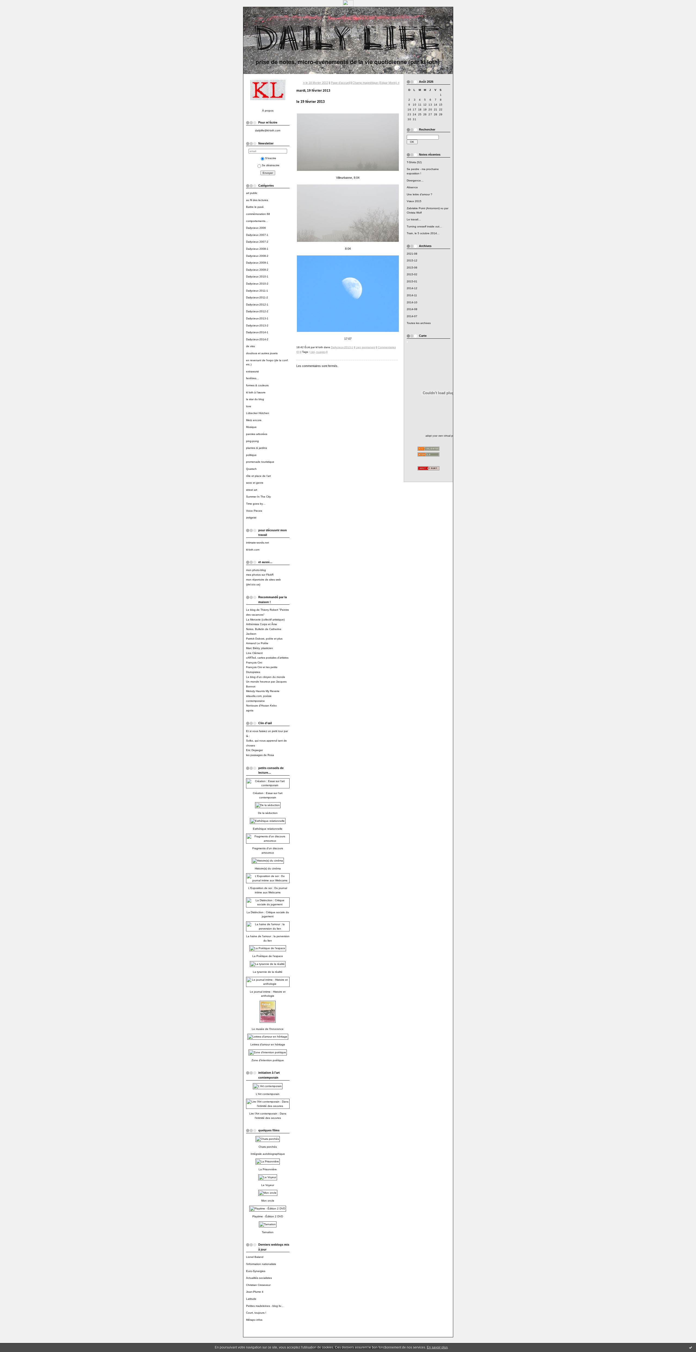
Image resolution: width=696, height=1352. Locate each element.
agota (249, 710)
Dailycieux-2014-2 (257, 339)
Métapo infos (254, 1319)
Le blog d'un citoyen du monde (265, 676)
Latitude (251, 1298)
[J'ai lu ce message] (690, 1347)
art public (251, 193)
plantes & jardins (256, 447)
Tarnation (268, 1232)
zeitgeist (251, 517)
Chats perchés (268, 1146)
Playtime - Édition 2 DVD (267, 1216)
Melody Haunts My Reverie (262, 691)
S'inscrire (270, 158)
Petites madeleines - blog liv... (264, 1305)
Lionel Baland (254, 1256)
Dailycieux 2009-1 (257, 262)
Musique (251, 426)
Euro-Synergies (255, 1271)
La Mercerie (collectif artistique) (265, 619)
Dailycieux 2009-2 (257, 269)
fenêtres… (252, 378)
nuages (321, 351)
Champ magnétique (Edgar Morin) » (375, 82)
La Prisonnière (268, 1169)
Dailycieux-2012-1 (257, 304)
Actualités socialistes (259, 1277)
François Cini (254, 662)
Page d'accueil (340, 82)
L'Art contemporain (267, 1093)
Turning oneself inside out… (424, 226)
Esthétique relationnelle (267, 828)
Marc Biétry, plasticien (259, 648)
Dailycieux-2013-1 (257, 318)
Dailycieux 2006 (256, 227)
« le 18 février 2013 (315, 82)
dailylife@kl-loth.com (267, 130)
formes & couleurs (257, 385)
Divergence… (415, 180)
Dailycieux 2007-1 (257, 234)
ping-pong (252, 441)
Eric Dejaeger (254, 750)
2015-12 (412, 260)
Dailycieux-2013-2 (257, 325)
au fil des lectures (257, 200)
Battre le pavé (255, 206)
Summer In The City (258, 496)
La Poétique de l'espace (267, 956)
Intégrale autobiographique (268, 1153)
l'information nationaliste (261, 1264)
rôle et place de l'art (258, 475)
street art (251, 489)
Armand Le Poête (257, 643)
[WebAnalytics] (348, 5)
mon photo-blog (256, 570)
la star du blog (255, 399)
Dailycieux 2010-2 (257, 283)
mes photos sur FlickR (260, 574)
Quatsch (251, 468)
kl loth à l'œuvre (256, 392)
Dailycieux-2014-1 (257, 332)
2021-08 (412, 253)
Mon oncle (267, 1200)
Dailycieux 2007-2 (257, 241)
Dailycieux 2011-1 (257, 290)
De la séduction (268, 812)
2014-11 (412, 295)
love (248, 406)
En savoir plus (437, 1347)
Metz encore (254, 420)
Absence (412, 187)
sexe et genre (254, 482)
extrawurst (252, 371)
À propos (268, 110)
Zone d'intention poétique (267, 1060)
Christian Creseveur (258, 1284)
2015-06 (412, 267)
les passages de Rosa (260, 755)
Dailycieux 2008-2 (257, 255)
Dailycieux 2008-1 (257, 248)
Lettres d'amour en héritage (267, 1044)
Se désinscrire (270, 165)
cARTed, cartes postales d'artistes (267, 657)
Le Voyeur (267, 1185)
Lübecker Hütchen (257, 413)
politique (251, 454)
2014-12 (412, 288)
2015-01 (412, 281)
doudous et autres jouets (262, 353)
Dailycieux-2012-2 (257, 311)
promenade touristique (260, 461)
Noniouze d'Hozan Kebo (261, 705)
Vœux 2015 (414, 201)
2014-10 (412, 302)
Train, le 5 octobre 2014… (423, 233)
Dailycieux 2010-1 (257, 276)
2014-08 (412, 309)
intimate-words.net (257, 542)
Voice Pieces (254, 510)
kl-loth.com (252, 549)
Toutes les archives (419, 323)
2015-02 (412, 274)
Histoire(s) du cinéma (268, 868)
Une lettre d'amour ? (419, 194)
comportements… (257, 221)
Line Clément (254, 653)
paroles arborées (256, 434)
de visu (250, 346)
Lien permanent (365, 347)
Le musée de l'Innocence (268, 1028)
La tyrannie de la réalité (267, 971)
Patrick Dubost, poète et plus (264, 638)
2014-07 (412, 316)
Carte (423, 335)
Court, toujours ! (256, 1312)
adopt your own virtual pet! (440, 435)
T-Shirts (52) (414, 162)
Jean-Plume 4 (254, 1291)
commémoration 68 (258, 213)
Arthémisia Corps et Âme (261, 624)
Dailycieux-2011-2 (257, 297)
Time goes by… (256, 503)
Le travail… (414, 219)
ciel (312, 351)
